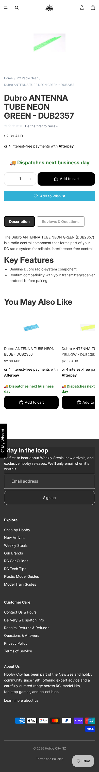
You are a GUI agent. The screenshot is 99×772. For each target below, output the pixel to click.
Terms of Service (18, 651)
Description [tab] (19, 221)
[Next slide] (85, 372)
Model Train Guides (20, 584)
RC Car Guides (16, 561)
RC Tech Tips (15, 568)
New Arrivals (14, 538)
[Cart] (92, 7)
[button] (49, 196)
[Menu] (6, 8)
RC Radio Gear (27, 78)
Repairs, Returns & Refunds (26, 628)
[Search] (16, 7)
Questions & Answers (21, 635)
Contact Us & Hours (20, 612)
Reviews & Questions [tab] (60, 221)
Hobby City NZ (55, 748)
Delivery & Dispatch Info (24, 620)
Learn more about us (21, 700)
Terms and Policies (49, 759)
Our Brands (13, 553)
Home (8, 78)
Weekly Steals (15, 545)
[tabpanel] (49, 259)
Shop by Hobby (17, 530)
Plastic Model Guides (21, 576)
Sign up (49, 498)
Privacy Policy (15, 643)
